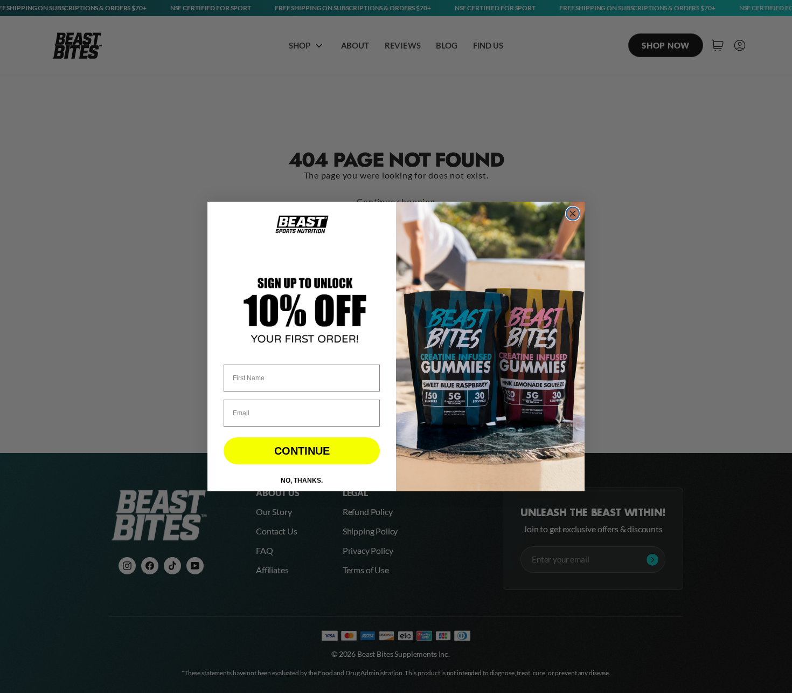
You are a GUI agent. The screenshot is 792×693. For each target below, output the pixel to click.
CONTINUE (302, 451)
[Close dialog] (572, 213)
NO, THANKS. (302, 480)
